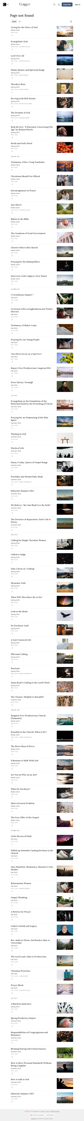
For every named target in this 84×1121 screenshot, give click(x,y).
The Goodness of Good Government (28, 233)
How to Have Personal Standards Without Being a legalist (31, 1064)
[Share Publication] (59, 4)
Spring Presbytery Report (23, 1018)
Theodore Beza (18, 84)
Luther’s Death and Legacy (24, 926)
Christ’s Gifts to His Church (24, 247)
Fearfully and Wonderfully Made (27, 476)
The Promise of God (20, 112)
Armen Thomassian (25, 482)
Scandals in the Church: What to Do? (29, 732)
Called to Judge (18, 554)
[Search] (54, 4)
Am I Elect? (16, 205)
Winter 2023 (15, 721)
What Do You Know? (20, 789)
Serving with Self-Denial (23, 98)
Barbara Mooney (24, 118)
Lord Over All (17, 56)
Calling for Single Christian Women (28, 540)
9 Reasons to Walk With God (24, 760)
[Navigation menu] (6, 4)
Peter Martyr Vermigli (22, 382)
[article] (42, 31)
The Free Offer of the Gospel (25, 817)
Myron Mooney (24, 75)
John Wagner (23, 976)
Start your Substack (38, 1115)
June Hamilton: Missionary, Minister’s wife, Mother (32, 868)
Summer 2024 (16, 407)
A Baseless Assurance (21, 1004)
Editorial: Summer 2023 (22, 1093)
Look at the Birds (19, 611)
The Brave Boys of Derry (23, 746)
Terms (47, 1111)
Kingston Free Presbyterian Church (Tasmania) (28, 716)
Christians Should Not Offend (25, 176)
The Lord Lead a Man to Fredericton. (29, 956)
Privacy (42, 1111)
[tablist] (16, 21)
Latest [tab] (14, 21)
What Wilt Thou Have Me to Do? (26, 597)
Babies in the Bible (20, 219)
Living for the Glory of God (24, 27)
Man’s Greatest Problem (22, 803)
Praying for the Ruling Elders (25, 262)
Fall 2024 (14, 298)
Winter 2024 (15, 165)
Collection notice (54, 1111)
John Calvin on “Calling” (23, 569)
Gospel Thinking (19, 897)
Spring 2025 (15, 59)
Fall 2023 (14, 856)
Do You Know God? (20, 625)
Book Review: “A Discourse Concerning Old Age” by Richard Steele (32, 128)
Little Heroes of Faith (21, 836)
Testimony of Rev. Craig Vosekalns (27, 162)
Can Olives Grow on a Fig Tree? (26, 354)
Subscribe (67, 4)
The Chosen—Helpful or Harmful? (27, 697)
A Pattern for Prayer (21, 912)
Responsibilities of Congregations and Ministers (29, 1033)
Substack (33, 1119)
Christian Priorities (20, 971)
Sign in (77, 4)
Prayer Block (17, 985)
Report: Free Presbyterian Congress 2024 (31, 368)
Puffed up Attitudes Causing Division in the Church (32, 851)
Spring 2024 (15, 543)
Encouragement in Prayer (23, 190)
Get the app (50, 1115)
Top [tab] (19, 21)
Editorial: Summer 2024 (22, 491)
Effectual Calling (19, 654)
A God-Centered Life (21, 640)
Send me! (15, 668)
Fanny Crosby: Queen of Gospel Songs (29, 462)
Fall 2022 (14, 839)
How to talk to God (20, 1079)
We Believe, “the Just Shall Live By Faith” (31, 505)
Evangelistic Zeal (19, 41)
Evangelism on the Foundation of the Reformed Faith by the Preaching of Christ (31, 402)
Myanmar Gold (18, 583)
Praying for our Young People (25, 339)
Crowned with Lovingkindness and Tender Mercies (32, 310)
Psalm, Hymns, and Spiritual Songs (27, 70)
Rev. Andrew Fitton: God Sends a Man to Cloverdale (30, 941)
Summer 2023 (16, 1021)
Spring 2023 (15, 1007)
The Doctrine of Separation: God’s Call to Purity (31, 520)
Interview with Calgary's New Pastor (29, 276)
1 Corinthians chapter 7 (22, 295)
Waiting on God (18, 434)
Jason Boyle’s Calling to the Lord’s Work (30, 682)
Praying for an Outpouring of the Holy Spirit (29, 418)
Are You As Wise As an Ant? (24, 775)
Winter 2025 (15, 30)
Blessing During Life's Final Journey (28, 1049)
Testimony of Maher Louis (23, 325)
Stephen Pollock (24, 46)
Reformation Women (21, 883)
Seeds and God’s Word (21, 143)
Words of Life (17, 448)
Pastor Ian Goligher (25, 103)
